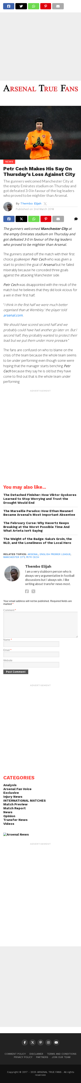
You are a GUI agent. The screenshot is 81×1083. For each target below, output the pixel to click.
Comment (9, 610)
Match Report (14, 808)
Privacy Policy (23, 1057)
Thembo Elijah (30, 203)
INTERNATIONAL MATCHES (24, 800)
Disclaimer (36, 1054)
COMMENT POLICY (15, 1054)
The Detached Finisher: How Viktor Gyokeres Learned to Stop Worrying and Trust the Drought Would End (39, 498)
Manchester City (14, 557)
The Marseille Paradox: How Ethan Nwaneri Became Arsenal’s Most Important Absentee (39, 513)
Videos (8, 824)
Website (7, 660)
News (7, 812)
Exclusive (11, 793)
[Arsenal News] (16, 834)
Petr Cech (32, 557)
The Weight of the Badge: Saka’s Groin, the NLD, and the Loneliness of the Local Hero (37, 541)
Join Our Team (61, 1057)
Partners (42, 1057)
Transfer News (15, 820)
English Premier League (55, 554)
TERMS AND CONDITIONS (61, 1054)
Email (7, 650)
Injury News (12, 797)
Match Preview (15, 804)
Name (7, 639)
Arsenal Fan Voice (17, 789)
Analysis (10, 785)
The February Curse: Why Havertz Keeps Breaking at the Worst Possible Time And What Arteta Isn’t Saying (36, 527)
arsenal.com (13, 315)
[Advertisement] (40, 40)
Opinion (9, 816)
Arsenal (33, 554)
